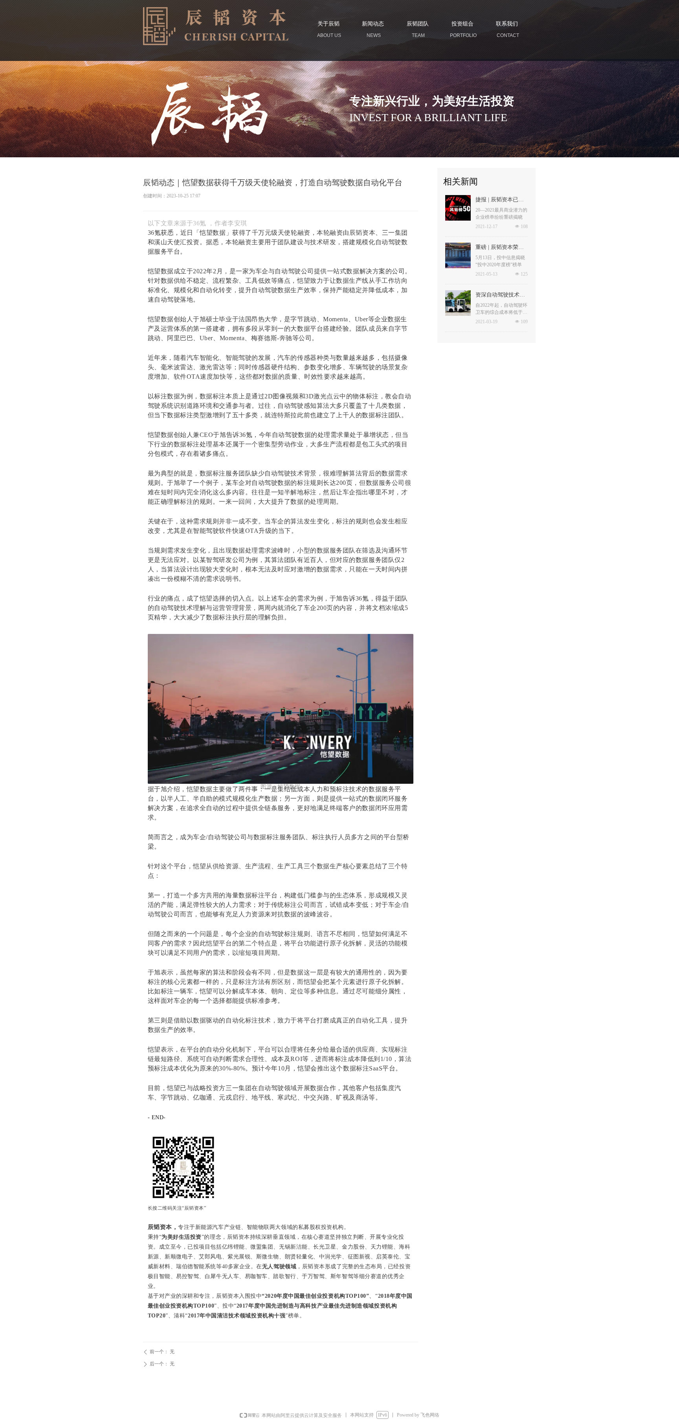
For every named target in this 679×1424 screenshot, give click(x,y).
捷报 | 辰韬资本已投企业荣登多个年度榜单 (500, 200)
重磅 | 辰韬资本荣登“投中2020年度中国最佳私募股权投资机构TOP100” (501, 248)
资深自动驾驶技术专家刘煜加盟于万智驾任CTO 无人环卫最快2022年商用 (501, 296)
